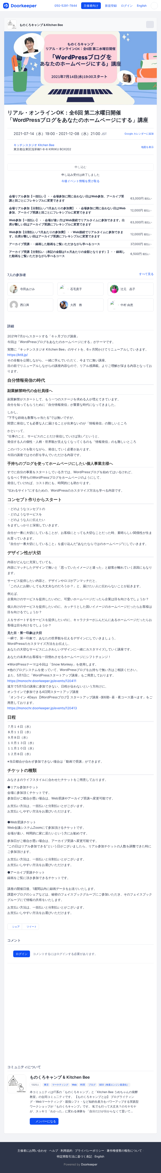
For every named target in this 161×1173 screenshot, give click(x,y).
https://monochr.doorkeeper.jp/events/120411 (41, 681)
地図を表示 (147, 147)
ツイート (31, 926)
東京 (46, 1084)
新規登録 (111, 5)
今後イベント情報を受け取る (80, 181)
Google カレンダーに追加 (139, 133)
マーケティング (60, 1084)
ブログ (92, 1084)
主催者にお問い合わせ (32, 1150)
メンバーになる (45, 1121)
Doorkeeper (89, 1164)
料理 (82, 1084)
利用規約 (66, 1150)
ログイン (127, 5)
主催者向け (91, 5)
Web (74, 1084)
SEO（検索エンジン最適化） (114, 1084)
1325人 (35, 1084)
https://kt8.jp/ (17, 355)
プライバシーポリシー (89, 1150)
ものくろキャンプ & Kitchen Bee (41, 25)
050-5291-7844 (66, 5)
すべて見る (146, 274)
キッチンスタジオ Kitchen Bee (34, 145)
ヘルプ (53, 1150)
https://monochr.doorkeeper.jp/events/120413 (42, 708)
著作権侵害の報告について (124, 1150)
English (142, 5)
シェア (16, 926)
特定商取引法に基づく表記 (74, 1156)
